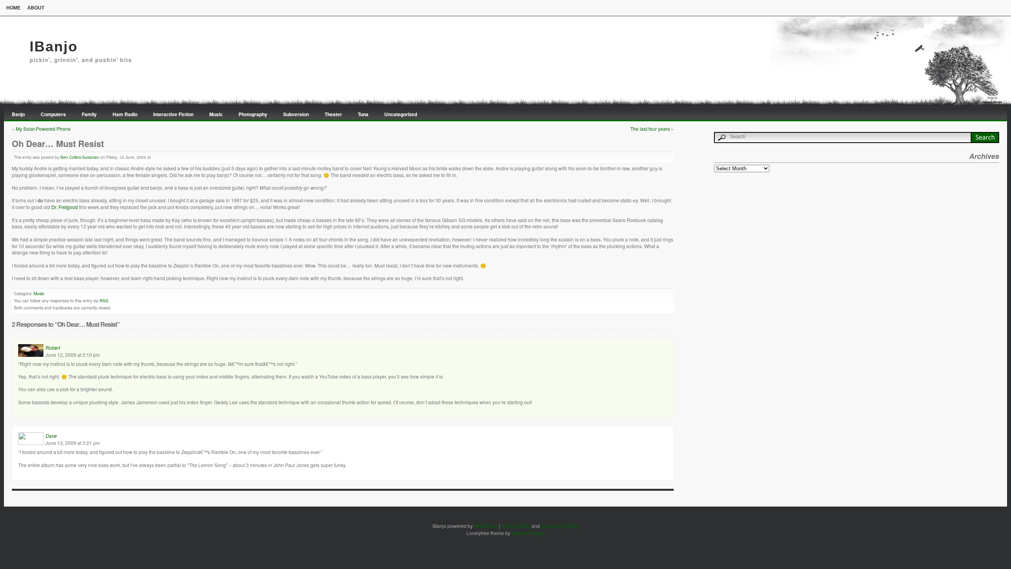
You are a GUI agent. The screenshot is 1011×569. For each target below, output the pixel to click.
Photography (253, 114)
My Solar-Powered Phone (43, 128)
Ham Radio (125, 114)
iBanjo (54, 46)
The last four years (650, 128)
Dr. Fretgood (64, 206)
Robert (52, 347)
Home (13, 8)
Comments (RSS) (560, 525)
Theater (333, 114)
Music (216, 114)
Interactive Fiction (173, 114)
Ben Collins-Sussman (79, 157)
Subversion (296, 114)
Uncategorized (400, 114)
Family (89, 114)
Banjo (18, 114)
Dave (51, 435)
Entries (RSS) (515, 525)
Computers (53, 114)
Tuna (363, 114)
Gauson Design (528, 532)
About (35, 8)
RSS (104, 300)
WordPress (486, 525)
